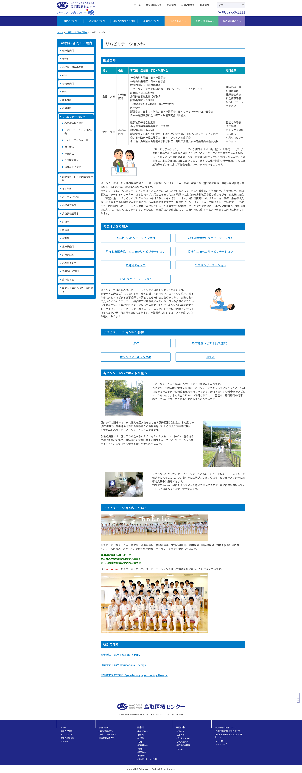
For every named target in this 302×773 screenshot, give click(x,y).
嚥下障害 (67, 188)
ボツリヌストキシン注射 (135, 357)
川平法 (210, 357)
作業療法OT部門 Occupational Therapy (123, 665)
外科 (64, 91)
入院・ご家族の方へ (107, 734)
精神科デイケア (72, 167)
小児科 (141, 738)
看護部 (65, 230)
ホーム (137, 4)
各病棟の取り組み (73, 123)
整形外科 (67, 100)
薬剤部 (65, 238)
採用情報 (204, 4)
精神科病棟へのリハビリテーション (210, 251)
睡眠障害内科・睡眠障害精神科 (77, 178)
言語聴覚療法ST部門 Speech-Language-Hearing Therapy (134, 675)
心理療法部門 (69, 263)
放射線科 (67, 108)
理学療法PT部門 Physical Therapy (120, 654)
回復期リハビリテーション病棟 (135, 238)
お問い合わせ (188, 4)
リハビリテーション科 (74, 116)
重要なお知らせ (154, 4)
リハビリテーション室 (76, 140)
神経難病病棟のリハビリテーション (210, 238)
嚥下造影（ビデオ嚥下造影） (210, 343)
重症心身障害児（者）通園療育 (77, 289)
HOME (63, 727)
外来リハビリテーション (210, 265)
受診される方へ (106, 731)
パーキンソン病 (70, 197)
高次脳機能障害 (70, 213)
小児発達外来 (69, 205)
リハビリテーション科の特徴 (78, 131)
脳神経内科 (68, 50)
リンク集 (219, 740)
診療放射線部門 (70, 271)
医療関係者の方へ (107, 737)
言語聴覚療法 (71, 160)
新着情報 (171, 4)
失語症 (65, 221)
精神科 (65, 58)
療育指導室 (68, 279)
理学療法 (69, 146)
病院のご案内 (66, 731)
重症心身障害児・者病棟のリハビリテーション (135, 251)
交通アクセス (105, 727)
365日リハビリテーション (135, 279)
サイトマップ (221, 744)
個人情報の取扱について (225, 727)
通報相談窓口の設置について (227, 731)
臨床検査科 (68, 246)
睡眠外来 (180, 731)
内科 (64, 75)
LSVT (135, 343)
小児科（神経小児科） (74, 67)
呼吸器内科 (68, 83)
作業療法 (69, 153)
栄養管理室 (68, 254)
